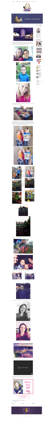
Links (32, 1)
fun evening (15, 401)
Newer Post (13, 403)
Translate (38, 82)
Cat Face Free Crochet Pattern (40, 76)
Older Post (33, 403)
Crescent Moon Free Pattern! (40, 67)
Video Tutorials (24, 1)
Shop (29, 1)
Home (13, 1)
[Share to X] (23, 400)
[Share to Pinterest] (24, 400)
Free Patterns (18, 1)
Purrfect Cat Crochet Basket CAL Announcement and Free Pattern (40, 73)
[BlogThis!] (22, 400)
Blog (35, 1)
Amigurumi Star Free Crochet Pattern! (40, 70)
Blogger (31, 416)
